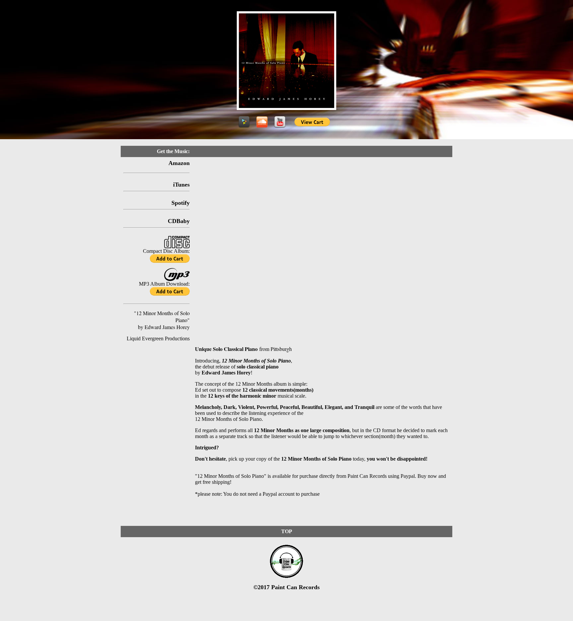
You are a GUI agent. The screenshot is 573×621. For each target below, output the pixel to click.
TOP (286, 531)
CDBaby (179, 221)
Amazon (179, 163)
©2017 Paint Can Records (286, 587)
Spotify (180, 202)
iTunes (181, 184)
